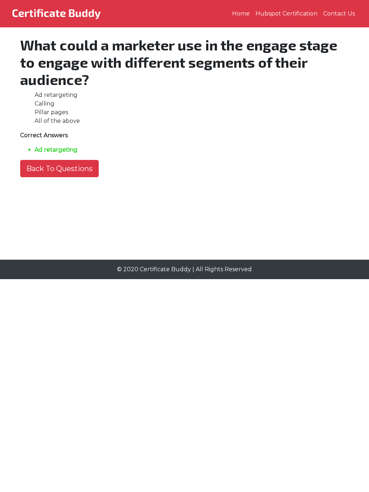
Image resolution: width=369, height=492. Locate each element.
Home (241, 13)
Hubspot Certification (286, 13)
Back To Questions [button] (59, 168)
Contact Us (339, 13)
